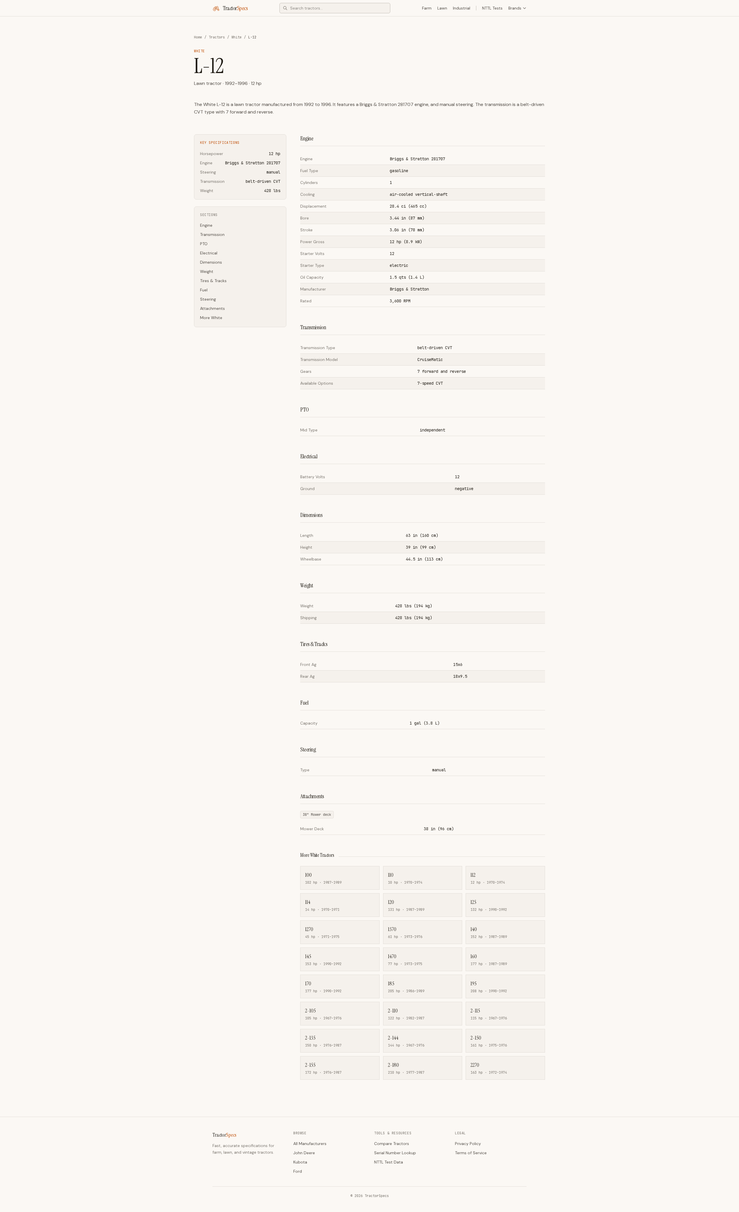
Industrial (461, 8)
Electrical (208, 253)
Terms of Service (471, 1152)
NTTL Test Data (388, 1162)
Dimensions (211, 262)
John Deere (304, 1152)
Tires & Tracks (213, 280)
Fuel (204, 290)
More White (211, 317)
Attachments (212, 308)
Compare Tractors (391, 1143)
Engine (206, 225)
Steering (208, 299)
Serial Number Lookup (395, 1152)
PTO (204, 243)
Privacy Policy (468, 1143)
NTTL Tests (492, 8)
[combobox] (334, 8)
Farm (427, 8)
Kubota (300, 1162)
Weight (206, 271)
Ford (297, 1171)
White (237, 37)
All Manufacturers (309, 1143)
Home (198, 37)
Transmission (212, 234)
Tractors (217, 37)
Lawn (442, 8)
